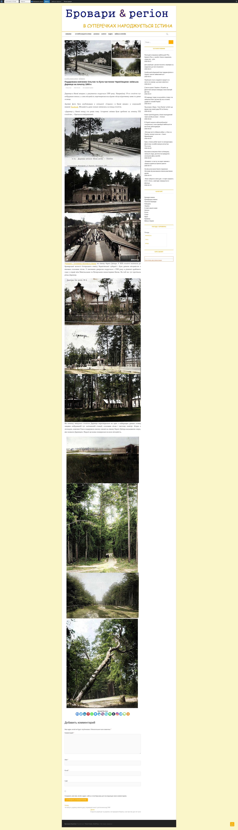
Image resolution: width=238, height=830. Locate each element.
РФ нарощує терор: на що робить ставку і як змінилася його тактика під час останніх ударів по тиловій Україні (158, 99)
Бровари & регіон (70, 824)
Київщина (82, 78)
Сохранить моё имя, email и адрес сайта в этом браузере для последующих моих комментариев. (96, 796)
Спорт (146, 214)
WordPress (96, 824)
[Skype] (106, 714)
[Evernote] (124, 714)
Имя (66, 760)
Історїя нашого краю (83, 34)
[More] (128, 714)
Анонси (96, 34)
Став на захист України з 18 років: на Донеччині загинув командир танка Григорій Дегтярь (158, 89)
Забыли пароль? (56, 1)
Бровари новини (149, 197)
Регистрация (68, 1)
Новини (68, 34)
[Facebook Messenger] (95, 714)
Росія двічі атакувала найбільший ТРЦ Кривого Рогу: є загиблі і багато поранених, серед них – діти (158, 57)
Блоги (104, 34)
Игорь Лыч (68, 87)
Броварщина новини (150, 199)
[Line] (110, 714)
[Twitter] (81, 714)
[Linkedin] (84, 714)
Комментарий (69, 733)
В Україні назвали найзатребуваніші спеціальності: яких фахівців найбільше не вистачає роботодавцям (158, 124)
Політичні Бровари (150, 202)
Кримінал (147, 219)
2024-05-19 (77, 87)
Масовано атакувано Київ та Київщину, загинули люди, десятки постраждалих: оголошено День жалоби (157, 154)
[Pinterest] (88, 714)
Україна (146, 206)
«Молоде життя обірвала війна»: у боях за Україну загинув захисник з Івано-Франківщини (158, 134)
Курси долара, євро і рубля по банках (153, 260)
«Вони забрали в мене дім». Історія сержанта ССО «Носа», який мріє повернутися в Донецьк (158, 181)
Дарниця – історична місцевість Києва (80, 263)
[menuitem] (1, 1)
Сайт (66, 781)
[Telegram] (120, 714)
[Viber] (102, 714)
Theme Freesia (88, 824)
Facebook (74, 106)
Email (67, 770)
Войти (47, 1)
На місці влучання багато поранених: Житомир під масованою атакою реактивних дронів (158, 171)
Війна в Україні (120, 34)
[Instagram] (117, 714)
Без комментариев (88, 87)
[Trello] (99, 714)
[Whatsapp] (91, 714)
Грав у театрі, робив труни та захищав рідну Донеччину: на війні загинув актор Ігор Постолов (158, 144)
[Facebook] (77, 714)
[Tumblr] (113, 714)
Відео (110, 34)
